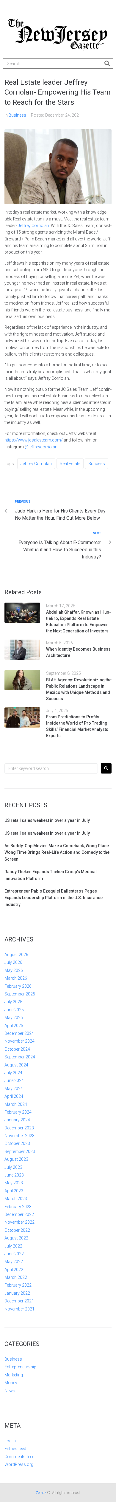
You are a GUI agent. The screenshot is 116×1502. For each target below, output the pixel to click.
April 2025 (13, 1025)
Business (17, 115)
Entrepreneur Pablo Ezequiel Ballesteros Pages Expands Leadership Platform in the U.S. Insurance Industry (53, 898)
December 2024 (19, 1033)
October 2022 (17, 1230)
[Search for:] (51, 768)
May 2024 (13, 1088)
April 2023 (13, 1190)
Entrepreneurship (20, 1366)
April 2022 (13, 1269)
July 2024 (13, 1072)
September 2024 (19, 1057)
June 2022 (14, 1253)
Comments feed (19, 1456)
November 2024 (19, 1041)
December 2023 (19, 1128)
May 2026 (13, 970)
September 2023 (19, 1151)
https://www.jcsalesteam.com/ (33, 440)
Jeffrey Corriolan (33, 225)
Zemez (41, 1493)
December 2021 (19, 1301)
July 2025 (13, 1001)
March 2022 (15, 1277)
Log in (10, 1440)
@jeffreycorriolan (41, 446)
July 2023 (13, 1167)
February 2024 (18, 1112)
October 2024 (17, 1049)
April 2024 (13, 1096)
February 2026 (18, 986)
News (9, 1390)
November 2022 (19, 1222)
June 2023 (14, 1175)
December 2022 (19, 1214)
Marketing (13, 1375)
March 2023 (15, 1198)
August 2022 (16, 1238)
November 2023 (19, 1135)
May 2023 (13, 1182)
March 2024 (15, 1104)
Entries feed (15, 1448)
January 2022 (17, 1293)
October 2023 (17, 1143)
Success (96, 463)
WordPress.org (18, 1464)
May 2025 (13, 1017)
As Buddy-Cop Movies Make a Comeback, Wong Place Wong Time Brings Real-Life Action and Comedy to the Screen (56, 852)
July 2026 (13, 962)
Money (10, 1382)
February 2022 (18, 1285)
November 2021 (19, 1309)
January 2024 (17, 1119)
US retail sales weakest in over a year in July (47, 820)
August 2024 (16, 1065)
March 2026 (15, 978)
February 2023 (18, 1206)
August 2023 (16, 1159)
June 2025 (14, 1009)
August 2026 (16, 954)
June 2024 (14, 1080)
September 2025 (19, 994)
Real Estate (70, 463)
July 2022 (13, 1246)
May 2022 (13, 1261)
